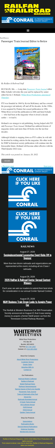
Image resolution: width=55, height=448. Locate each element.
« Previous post (7, 166)
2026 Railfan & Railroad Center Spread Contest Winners (27, 281)
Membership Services (27, 432)
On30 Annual (27, 407)
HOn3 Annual (27, 410)
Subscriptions (27, 421)
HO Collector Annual (27, 405)
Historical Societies (27, 429)
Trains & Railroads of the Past (27, 394)
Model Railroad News (27, 384)
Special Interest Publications (27, 427)
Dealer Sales (27, 364)
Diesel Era (27, 397)
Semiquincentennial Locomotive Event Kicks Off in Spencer (27, 256)
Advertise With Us (27, 367)
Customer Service (27, 362)
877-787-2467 (31, 347)
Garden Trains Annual (27, 412)
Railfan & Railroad (27, 381)
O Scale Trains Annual (27, 402)
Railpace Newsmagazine (27, 386)
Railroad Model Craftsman (27, 379)
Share (7, 161)
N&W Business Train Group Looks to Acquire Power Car (27, 303)
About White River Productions (27, 359)
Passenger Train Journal (27, 392)
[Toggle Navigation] (27, 30)
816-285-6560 (32, 349)
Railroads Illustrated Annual (27, 399)
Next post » (48, 166)
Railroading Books (27, 424)
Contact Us (27, 370)
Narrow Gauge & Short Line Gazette (27, 389)
